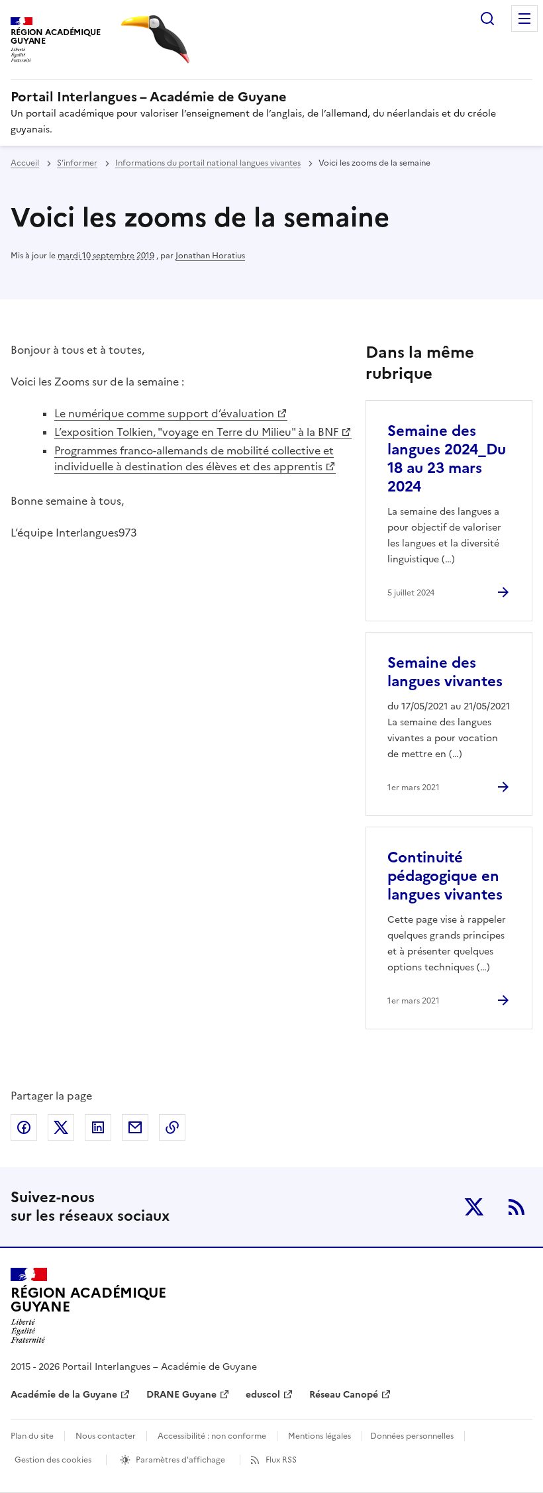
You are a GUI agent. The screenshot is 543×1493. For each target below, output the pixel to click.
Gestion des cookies (53, 1460)
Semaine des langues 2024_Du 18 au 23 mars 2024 (446, 458)
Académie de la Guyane (64, 1395)
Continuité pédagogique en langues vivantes (445, 876)
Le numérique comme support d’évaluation (164, 413)
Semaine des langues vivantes (445, 672)
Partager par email (135, 1127)
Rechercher (487, 18)
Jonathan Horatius (210, 256)
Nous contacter (105, 1436)
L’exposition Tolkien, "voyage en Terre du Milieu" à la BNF (196, 432)
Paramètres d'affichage (180, 1460)
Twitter (474, 1207)
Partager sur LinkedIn (98, 1127)
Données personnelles (412, 1436)
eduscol (263, 1395)
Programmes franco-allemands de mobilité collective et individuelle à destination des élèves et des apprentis (194, 458)
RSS (516, 1207)
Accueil (25, 163)
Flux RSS (281, 1460)
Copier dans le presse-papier (172, 1127)
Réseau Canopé (343, 1395)
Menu (524, 18)
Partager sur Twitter (61, 1127)
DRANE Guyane (181, 1395)
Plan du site (32, 1436)
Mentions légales (319, 1436)
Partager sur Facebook (24, 1127)
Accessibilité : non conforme (212, 1436)
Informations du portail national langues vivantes (208, 163)
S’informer (77, 163)
